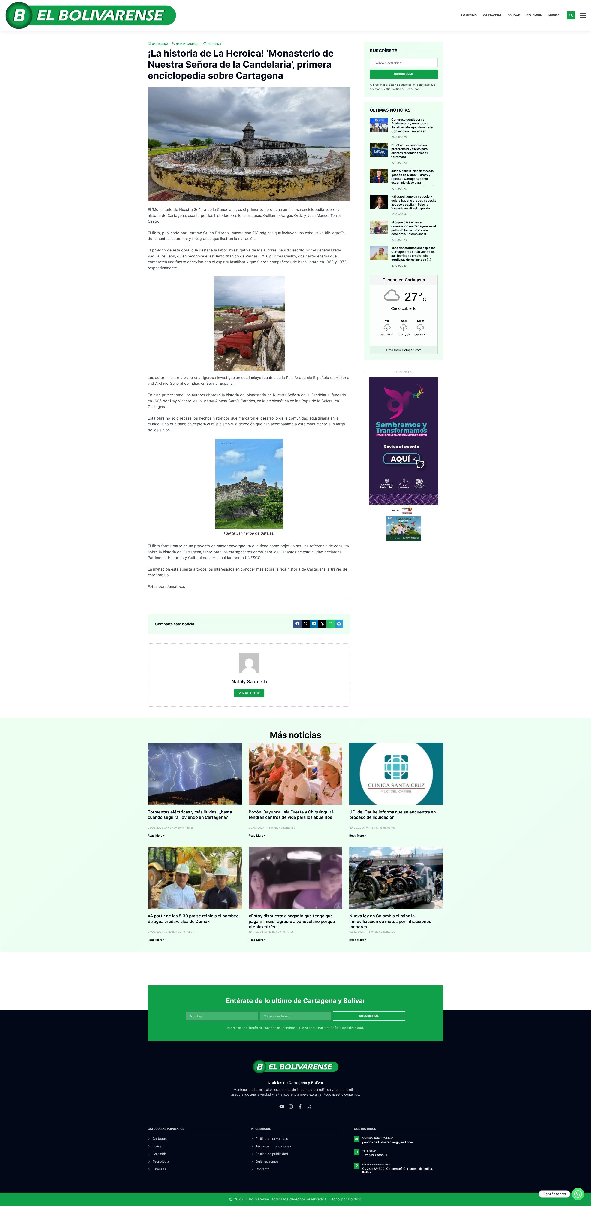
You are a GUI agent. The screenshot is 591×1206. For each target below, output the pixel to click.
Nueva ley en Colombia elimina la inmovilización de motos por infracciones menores (390, 921)
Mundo (553, 15)
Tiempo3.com (412, 350)
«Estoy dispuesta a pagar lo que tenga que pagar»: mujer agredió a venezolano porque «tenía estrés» (292, 921)
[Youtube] (281, 1106)
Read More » (156, 835)
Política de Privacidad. (405, 89)
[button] (571, 15)
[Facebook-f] (300, 1106)
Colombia (534, 15)
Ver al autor (249, 693)
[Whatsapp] (578, 1194)
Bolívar (514, 15)
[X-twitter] (309, 1106)
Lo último (469, 15)
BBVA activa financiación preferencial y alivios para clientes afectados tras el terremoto (409, 151)
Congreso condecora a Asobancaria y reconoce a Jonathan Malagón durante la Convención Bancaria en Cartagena (412, 127)
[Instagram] (291, 1106)
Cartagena (492, 15)
